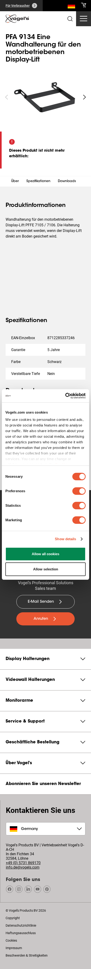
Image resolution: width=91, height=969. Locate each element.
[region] (45, 97)
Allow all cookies (45, 554)
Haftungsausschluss (21, 933)
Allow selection (45, 569)
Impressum (14, 948)
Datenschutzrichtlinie (21, 925)
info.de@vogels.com (22, 867)
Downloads (67, 181)
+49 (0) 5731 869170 (23, 863)
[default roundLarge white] (84, 97)
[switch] (79, 491)
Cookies (11, 940)
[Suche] (71, 6)
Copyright (13, 918)
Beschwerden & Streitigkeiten (27, 955)
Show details (65, 539)
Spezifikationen (38, 181)
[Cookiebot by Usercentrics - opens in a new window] (65, 396)
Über (15, 181)
